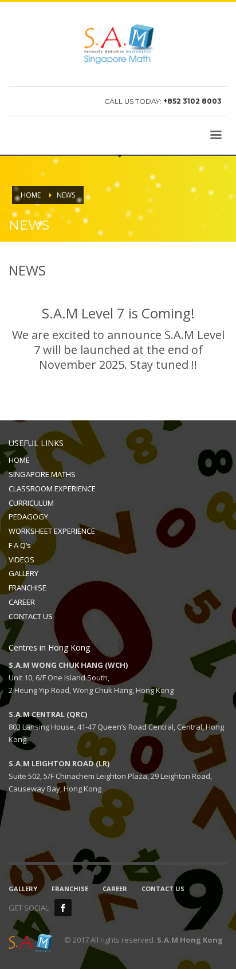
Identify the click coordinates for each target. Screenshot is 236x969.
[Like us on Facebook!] (63, 907)
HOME (19, 460)
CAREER (22, 602)
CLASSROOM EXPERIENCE (52, 488)
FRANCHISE (27, 587)
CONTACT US (31, 616)
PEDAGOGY (28, 516)
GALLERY (23, 573)
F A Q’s (20, 545)
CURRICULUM (31, 503)
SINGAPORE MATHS (42, 474)
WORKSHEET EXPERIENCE (52, 531)
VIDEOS (21, 559)
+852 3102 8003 (192, 101)
